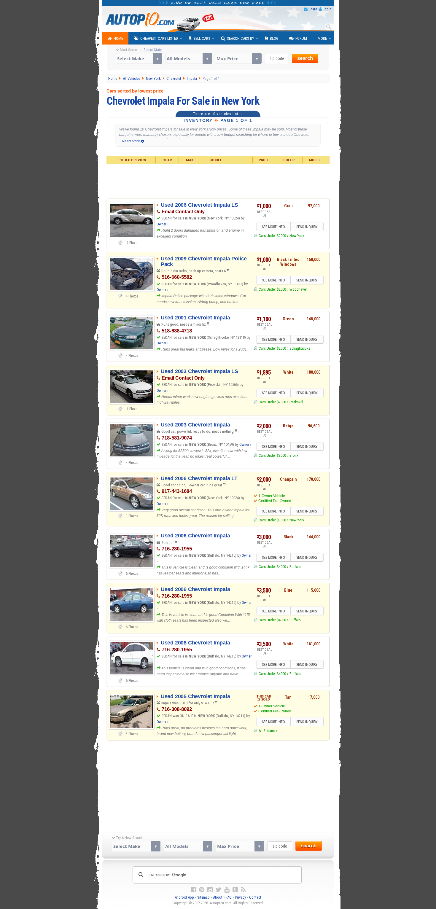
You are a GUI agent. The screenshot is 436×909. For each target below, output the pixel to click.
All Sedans (266, 730)
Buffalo (295, 566)
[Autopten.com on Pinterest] (201, 889)
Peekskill (296, 402)
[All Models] (188, 58)
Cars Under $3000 (272, 455)
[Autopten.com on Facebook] (193, 889)
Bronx (293, 455)
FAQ (229, 897)
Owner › (162, 224)
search (305, 58)
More (322, 38)
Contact (255, 897)
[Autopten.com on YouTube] (227, 889)
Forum (301, 38)
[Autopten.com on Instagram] (210, 889)
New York (296, 235)
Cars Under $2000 (272, 235)
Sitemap (203, 897)
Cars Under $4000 (272, 566)
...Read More (130, 141)
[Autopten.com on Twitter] (218, 889)
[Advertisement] (218, 180)
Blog (274, 38)
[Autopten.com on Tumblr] (235, 889)
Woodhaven (298, 289)
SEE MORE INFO (273, 227)
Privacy (240, 897)
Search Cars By (240, 38)
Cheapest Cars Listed (159, 38)
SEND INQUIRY (307, 227)
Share (312, 9)
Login (327, 9)
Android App (184, 897)
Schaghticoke (299, 348)
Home (118, 38)
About (217, 897)
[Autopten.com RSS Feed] (243, 889)
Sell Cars (201, 38)
